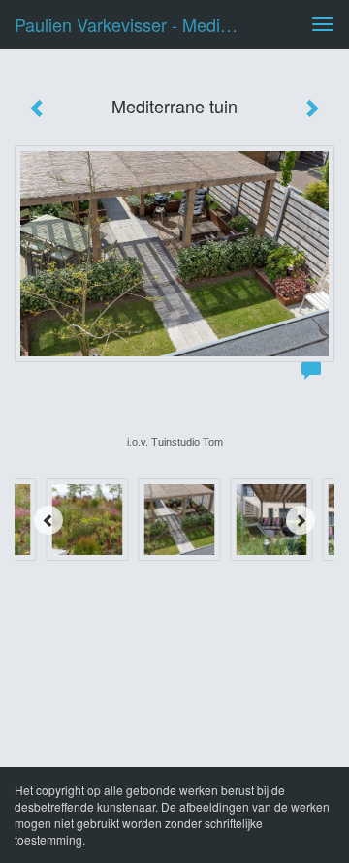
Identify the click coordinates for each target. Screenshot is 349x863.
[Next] (300, 520)
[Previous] (48, 520)
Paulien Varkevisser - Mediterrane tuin (134, 24)
